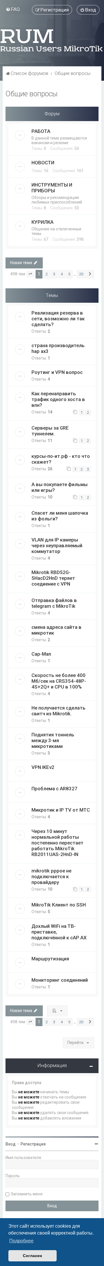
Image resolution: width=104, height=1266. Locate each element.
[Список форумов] (52, 40)
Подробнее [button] (21, 1240)
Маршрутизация (50, 959)
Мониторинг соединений (59, 980)
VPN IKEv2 (42, 767)
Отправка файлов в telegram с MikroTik (54, 603)
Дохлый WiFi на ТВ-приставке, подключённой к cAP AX (59, 931)
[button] (30, 274)
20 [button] (81, 274)
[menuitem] (12, 9)
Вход (10, 1144)
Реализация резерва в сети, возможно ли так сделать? (58, 318)
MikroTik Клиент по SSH (58, 905)
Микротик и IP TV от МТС (60, 810)
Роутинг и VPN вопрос (57, 372)
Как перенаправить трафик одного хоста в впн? (58, 399)
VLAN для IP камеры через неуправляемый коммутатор (56, 545)
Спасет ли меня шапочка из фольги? (59, 516)
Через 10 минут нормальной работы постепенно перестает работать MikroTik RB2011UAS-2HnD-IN (57, 842)
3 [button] (54, 274)
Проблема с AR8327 (54, 788)
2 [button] (47, 274)
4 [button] (62, 274)
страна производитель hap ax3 (58, 348)
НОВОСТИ (42, 162)
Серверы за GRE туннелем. (50, 431)
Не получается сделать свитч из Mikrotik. (58, 710)
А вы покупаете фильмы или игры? (59, 487)
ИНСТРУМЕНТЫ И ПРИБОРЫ (51, 187)
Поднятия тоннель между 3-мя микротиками (52, 740)
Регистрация (33, 1144)
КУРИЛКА (42, 222)
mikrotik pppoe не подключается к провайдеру (51, 876)
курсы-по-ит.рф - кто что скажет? (60, 459)
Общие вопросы (31, 94)
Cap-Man (41, 654)
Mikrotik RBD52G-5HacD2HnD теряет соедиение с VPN (53, 578)
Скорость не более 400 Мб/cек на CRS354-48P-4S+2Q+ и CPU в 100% (58, 681)
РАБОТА (40, 131)
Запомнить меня (26, 1194)
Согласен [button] (32, 1255)
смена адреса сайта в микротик (56, 630)
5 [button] (69, 274)
